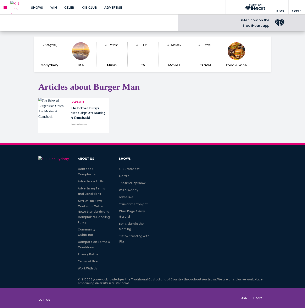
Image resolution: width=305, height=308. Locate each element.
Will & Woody (128, 190)
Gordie (124, 176)
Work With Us (87, 268)
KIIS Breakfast (129, 169)
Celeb (69, 7)
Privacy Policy (88, 254)
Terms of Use (88, 261)
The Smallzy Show (132, 183)
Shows (37, 7)
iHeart (257, 298)
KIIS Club (89, 7)
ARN (244, 298)
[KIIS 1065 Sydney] (17, 7)
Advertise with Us (91, 181)
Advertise (113, 7)
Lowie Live (126, 197)
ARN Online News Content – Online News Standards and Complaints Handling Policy (94, 211)
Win (53, 7)
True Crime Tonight (133, 204)
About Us (86, 158)
